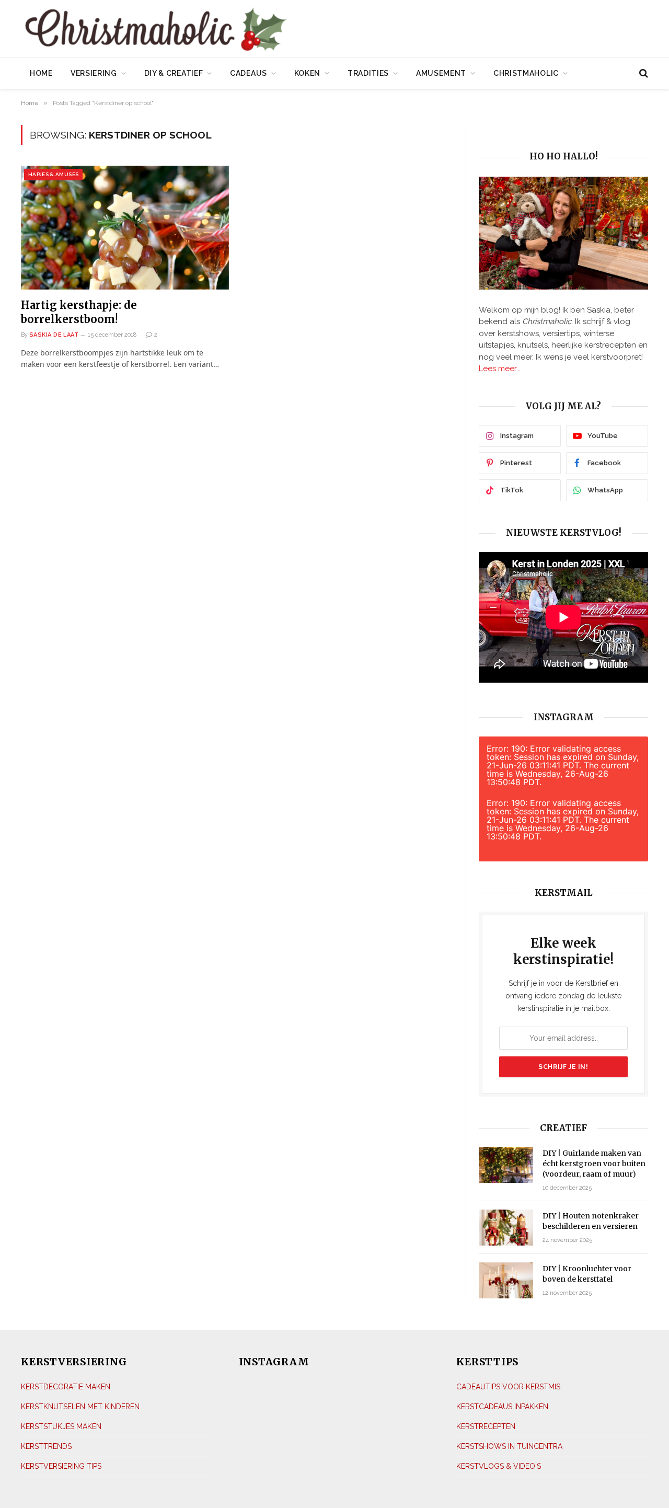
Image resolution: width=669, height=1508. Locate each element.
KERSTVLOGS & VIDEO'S (498, 1466)
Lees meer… (499, 368)
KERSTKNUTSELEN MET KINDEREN (80, 1406)
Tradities (368, 73)
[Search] (642, 73)
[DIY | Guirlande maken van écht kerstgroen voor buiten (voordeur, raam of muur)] (506, 1165)
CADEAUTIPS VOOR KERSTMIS (508, 1387)
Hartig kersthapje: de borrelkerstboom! (79, 312)
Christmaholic (526, 73)
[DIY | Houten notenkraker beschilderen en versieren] (506, 1228)
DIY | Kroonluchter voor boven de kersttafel (587, 1274)
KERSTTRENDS (46, 1446)
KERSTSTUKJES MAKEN (61, 1426)
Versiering (94, 73)
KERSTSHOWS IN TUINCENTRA (509, 1446)
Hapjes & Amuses (53, 174)
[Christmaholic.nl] (214, 30)
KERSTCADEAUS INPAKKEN (502, 1406)
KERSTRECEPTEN (485, 1426)
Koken (307, 73)
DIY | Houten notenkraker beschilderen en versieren (591, 1221)
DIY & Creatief (173, 73)
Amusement (441, 73)
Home (41, 73)
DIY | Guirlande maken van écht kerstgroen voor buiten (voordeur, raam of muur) (594, 1163)
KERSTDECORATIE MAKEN (65, 1387)
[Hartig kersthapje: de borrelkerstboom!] (125, 228)
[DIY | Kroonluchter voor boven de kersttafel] (506, 1280)
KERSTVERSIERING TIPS (61, 1466)
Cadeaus (248, 73)
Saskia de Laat (53, 334)
